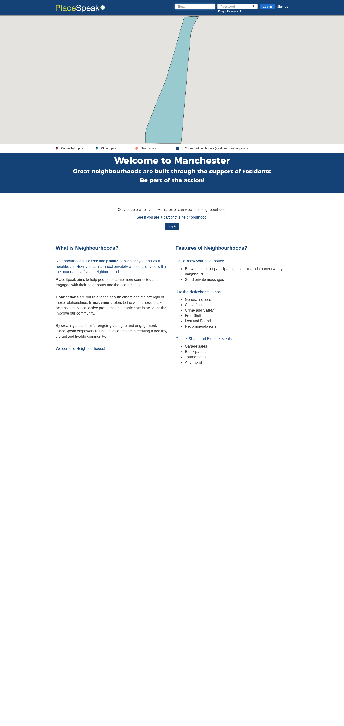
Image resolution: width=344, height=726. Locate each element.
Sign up (282, 6)
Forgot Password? (229, 11)
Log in (267, 6)
